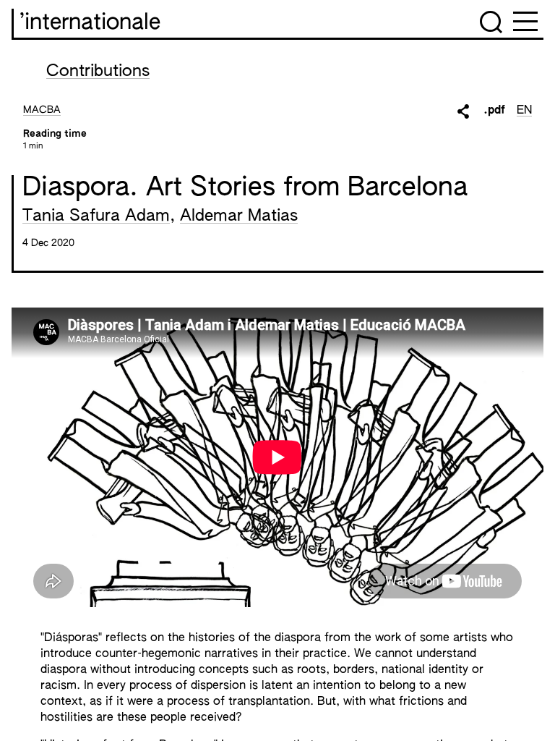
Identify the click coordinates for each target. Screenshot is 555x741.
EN (524, 111)
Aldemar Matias (239, 216)
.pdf (494, 111)
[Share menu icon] (463, 111)
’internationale (90, 23)
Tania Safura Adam (96, 216)
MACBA (42, 110)
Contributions (98, 72)
